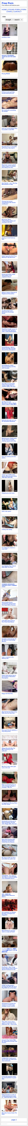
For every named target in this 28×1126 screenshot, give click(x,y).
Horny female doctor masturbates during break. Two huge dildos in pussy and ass (9, 604)
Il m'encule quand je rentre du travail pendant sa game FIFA (9, 1078)
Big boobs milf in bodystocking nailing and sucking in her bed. (8, 221)
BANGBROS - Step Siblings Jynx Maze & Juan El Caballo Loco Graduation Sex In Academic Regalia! (9, 877)
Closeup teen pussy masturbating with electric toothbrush (9, 202)
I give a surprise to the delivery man (8, 657)
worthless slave (6, 37)
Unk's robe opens (6, 511)
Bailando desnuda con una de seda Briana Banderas (9, 420)
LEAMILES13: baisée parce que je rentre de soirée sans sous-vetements (9, 1059)
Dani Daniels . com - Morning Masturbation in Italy (9, 183)
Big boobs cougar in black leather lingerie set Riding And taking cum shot (9, 166)
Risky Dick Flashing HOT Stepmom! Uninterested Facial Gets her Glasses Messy (8, 841)
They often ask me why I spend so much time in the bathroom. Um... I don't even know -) (9, 1023)
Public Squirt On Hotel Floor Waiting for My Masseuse (9, 256)
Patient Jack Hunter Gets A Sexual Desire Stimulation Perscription (9, 676)
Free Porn (7, 3)
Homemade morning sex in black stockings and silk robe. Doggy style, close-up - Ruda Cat (9, 823)
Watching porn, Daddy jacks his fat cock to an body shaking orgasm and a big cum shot (9, 440)
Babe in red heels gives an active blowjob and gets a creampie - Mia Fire (9, 786)
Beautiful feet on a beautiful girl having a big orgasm (9, 147)
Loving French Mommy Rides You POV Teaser (9, 803)
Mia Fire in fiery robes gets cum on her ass (9, 767)
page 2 (14, 1120)
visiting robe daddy (7, 529)
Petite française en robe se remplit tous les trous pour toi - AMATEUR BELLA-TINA (9, 1096)
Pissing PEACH (6, 73)
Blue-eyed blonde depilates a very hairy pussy (9, 730)
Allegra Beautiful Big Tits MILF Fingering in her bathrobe (8, 749)
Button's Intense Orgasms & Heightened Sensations (9, 293)
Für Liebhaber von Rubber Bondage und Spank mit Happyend (9, 913)
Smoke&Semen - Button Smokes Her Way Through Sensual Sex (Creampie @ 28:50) (8, 349)
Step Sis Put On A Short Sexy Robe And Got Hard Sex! (9, 712)
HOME (4, 10)
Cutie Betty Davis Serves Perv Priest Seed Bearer (8, 621)
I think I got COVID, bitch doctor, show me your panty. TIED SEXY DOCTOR (9, 476)
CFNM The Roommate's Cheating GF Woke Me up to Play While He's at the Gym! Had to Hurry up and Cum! (9, 987)
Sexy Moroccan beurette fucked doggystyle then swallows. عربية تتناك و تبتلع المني (8, 385)
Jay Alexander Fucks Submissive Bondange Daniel (8, 312)
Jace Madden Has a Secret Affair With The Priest (9, 566)
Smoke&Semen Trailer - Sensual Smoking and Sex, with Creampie (9, 367)
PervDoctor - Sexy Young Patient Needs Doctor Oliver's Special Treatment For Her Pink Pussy (9, 968)
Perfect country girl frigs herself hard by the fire (8, 92)
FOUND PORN (14, 10)
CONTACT (17, 12)
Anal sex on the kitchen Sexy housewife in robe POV (9, 129)
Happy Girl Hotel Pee (7, 693)
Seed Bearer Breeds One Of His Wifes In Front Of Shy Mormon (9, 640)
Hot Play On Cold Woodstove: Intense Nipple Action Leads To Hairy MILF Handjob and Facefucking (9, 403)
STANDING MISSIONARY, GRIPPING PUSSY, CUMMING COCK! (9, 585)
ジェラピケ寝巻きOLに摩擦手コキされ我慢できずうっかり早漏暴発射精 (9, 950)
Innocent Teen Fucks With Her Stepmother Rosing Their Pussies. (9, 1041)
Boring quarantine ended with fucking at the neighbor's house (8, 275)
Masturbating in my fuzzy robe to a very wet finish (8, 931)
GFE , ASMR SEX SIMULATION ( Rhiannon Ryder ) (8, 895)
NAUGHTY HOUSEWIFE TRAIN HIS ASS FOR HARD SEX (9, 57)
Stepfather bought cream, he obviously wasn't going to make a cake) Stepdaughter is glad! (9, 330)
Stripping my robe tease (8, 493)
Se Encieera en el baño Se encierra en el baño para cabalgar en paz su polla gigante (9, 1005)
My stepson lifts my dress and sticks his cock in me (8, 858)
